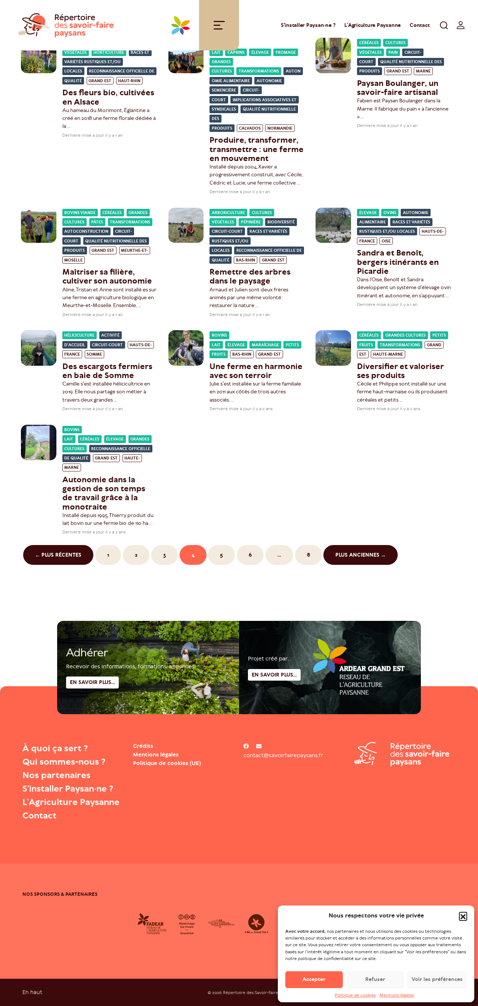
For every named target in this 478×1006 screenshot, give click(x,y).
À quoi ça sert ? (55, 748)
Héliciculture (79, 335)
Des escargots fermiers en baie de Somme (107, 370)
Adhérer (87, 652)
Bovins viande (80, 212)
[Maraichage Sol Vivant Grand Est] (187, 924)
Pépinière (251, 222)
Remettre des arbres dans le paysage (250, 276)
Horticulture (108, 52)
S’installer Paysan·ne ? (308, 25)
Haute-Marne (388, 354)
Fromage (286, 52)
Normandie (279, 128)
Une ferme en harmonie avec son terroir (255, 370)
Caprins (236, 52)
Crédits (143, 746)
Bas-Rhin (245, 260)
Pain (393, 52)
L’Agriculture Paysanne (372, 25)
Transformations (259, 71)
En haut (32, 992)
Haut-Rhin (129, 80)
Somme (94, 354)
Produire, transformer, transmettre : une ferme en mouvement (256, 149)
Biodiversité (281, 222)
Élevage (260, 52)
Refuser (375, 979)
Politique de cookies (355, 995)
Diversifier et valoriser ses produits (400, 370)
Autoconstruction (86, 231)
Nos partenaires (56, 775)
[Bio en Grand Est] (256, 924)
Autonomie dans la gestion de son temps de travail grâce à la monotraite (103, 493)
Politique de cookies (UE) (167, 763)
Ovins (390, 212)
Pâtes (97, 222)
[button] (463, 916)
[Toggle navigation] (219, 25)
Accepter (313, 979)
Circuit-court (227, 231)
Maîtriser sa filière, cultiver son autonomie (107, 276)
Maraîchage (265, 345)
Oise (386, 241)
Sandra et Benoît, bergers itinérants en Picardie (398, 262)
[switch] (461, 25)
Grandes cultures (405, 335)
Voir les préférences (437, 979)
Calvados (250, 128)
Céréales (112, 212)
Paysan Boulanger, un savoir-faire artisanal (397, 87)
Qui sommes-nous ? (63, 761)
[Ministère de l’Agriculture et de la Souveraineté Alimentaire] (221, 924)
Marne (423, 71)
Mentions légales (396, 995)
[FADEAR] (152, 924)
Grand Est (100, 80)
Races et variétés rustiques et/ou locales (106, 62)
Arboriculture (228, 212)
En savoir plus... (274, 675)
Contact (419, 25)
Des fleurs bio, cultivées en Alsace (108, 96)
